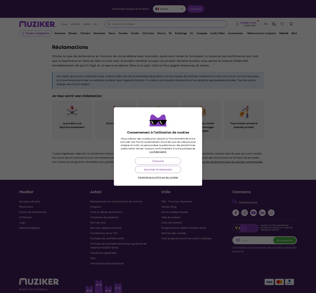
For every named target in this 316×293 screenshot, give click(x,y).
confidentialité (157, 152)
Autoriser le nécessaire (158, 169)
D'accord (158, 161)
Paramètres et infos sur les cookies (158, 177)
